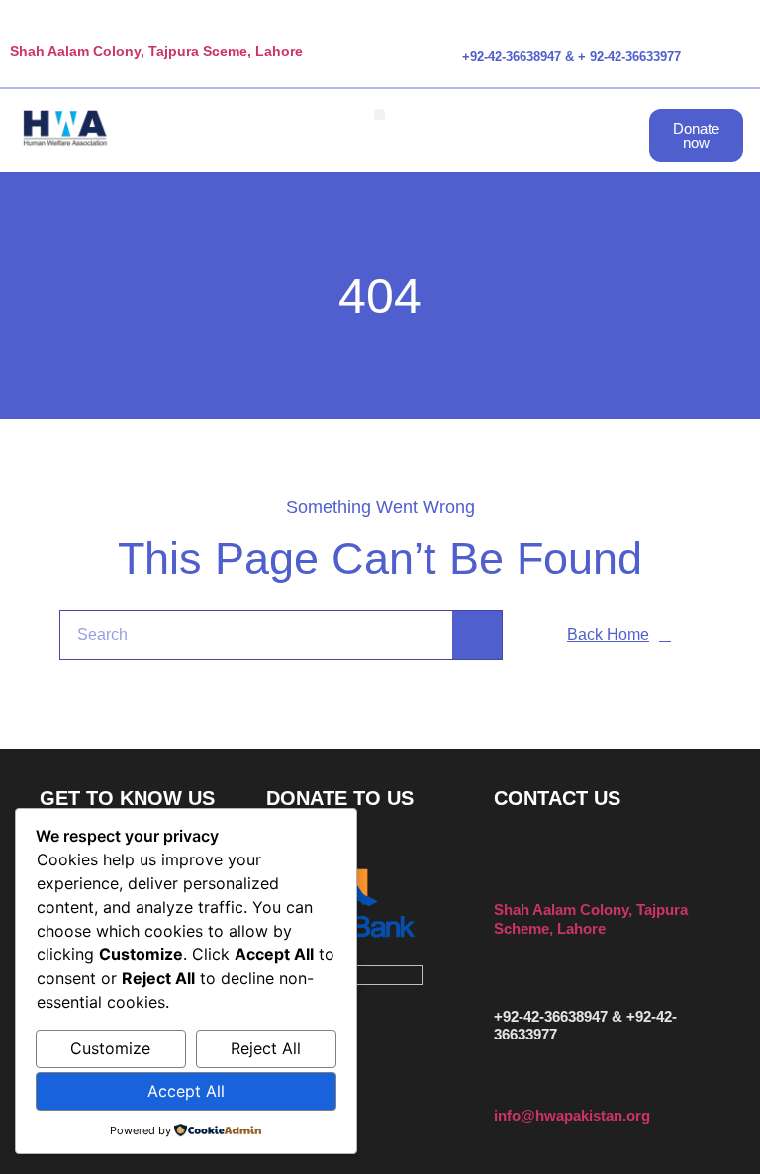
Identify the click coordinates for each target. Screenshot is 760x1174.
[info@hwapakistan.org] (504, 1089)
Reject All (266, 1048)
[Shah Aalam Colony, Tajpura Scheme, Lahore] (504, 876)
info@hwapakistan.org (572, 1115)
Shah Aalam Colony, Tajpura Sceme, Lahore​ (156, 51)
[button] (379, 114)
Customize (110, 1048)
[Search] (477, 635)
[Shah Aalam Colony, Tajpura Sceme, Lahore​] (19, 29)
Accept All (186, 1091)
